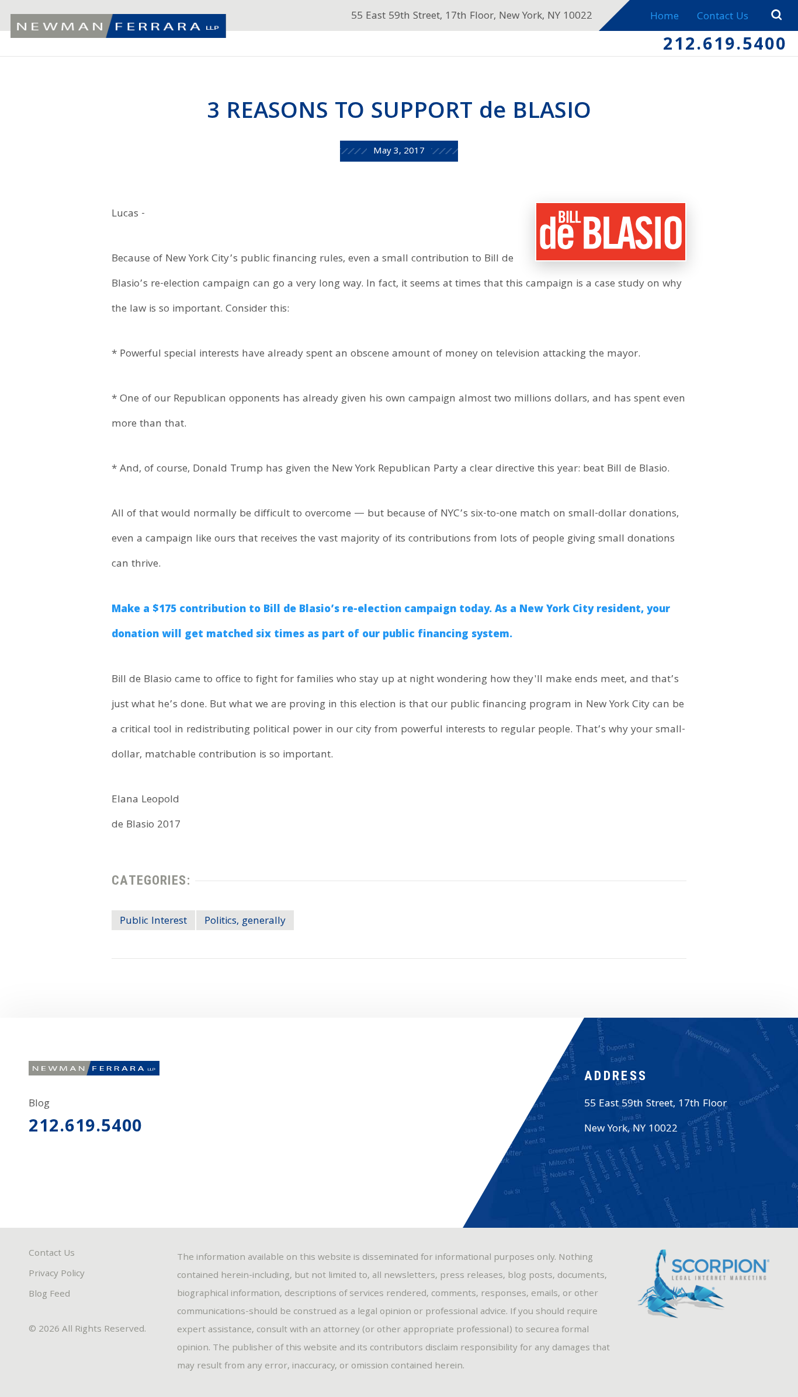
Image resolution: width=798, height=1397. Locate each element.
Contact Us (722, 17)
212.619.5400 (725, 46)
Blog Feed (49, 1295)
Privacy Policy (57, 1274)
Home (664, 17)
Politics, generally (245, 921)
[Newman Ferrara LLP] (118, 26)
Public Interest (153, 921)
